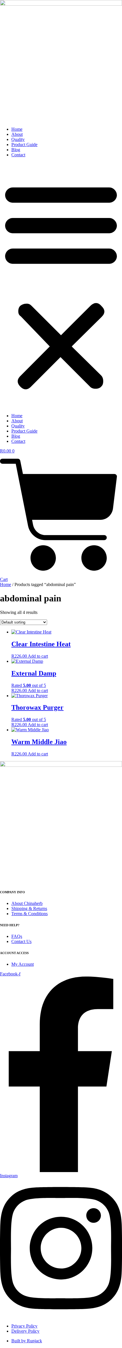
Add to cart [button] (38, 656)
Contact (18, 154)
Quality (18, 139)
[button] (61, 285)
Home (16, 129)
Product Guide (24, 144)
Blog (15, 149)
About (17, 134)
